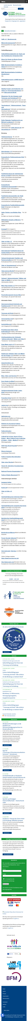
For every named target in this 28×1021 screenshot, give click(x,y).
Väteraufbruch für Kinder (9, 31)
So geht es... (16, 918)
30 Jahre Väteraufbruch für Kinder (13, 627)
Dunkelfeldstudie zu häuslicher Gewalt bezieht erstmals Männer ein (14, 776)
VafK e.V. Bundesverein (8, 39)
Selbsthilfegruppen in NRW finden (12, 79)
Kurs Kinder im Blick (7, 381)
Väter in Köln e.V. (6, 241)
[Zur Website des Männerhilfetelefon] (14, 612)
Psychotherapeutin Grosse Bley (11, 295)
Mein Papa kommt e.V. (8, 285)
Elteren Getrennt (6, 451)
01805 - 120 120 (14, 579)
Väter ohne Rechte (7, 462)
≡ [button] (26, 1)
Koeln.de (4, 487)
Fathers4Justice (6, 431)
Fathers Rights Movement (9, 475)
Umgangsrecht (15, 21)
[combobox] (9, 9)
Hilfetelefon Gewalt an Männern (11, 219)
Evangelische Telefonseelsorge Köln (12, 157)
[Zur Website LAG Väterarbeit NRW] (14, 965)
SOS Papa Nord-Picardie (9, 445)
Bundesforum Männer (8, 532)
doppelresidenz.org (7, 363)
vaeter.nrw (4, 405)
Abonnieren (6, 884)
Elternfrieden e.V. (6, 151)
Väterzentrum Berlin (10, 92)
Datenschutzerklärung (8, 881)
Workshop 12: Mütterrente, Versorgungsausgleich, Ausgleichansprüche (11, 695)
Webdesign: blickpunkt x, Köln (15, 1017)
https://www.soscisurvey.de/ (10, 558)
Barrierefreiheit (17, 5)
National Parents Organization (10, 471)
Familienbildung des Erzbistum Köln (12, 497)
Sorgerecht (8, 21)
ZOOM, (4, 670)
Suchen (20, 8)
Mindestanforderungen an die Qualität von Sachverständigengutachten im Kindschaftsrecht (12, 726)
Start (4, 989)
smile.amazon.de (16, 127)
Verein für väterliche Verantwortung (12, 466)
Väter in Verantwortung (8, 265)
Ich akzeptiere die (8, 880)
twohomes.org (5, 416)
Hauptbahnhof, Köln (7, 691)
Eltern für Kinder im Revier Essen (11, 59)
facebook (5, 1002)
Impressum (5, 996)
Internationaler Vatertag (8, 551)
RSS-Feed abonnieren (9, 715)
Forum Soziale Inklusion (8, 538)
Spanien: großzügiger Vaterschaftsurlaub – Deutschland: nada (13, 800)
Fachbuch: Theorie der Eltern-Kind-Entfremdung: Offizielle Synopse (14, 819)
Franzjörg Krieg (6, 398)
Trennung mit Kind (7, 313)
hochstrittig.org (6, 324)
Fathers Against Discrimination (11, 456)
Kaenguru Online (6, 482)
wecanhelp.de (5, 129)
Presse (4, 993)
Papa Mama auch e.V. (8, 344)
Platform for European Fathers (10, 423)
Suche (4, 991)
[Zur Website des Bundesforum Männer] (14, 977)
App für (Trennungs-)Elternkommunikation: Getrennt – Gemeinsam (14, 752)
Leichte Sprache (8, 5)
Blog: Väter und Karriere (9, 376)
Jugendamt (22, 21)
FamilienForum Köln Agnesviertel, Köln (11, 661)
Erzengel (4, 229)
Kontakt (6, 7)
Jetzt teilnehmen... (8, 854)
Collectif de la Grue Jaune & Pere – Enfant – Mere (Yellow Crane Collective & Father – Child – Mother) (13, 438)
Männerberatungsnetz (8, 43)
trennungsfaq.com (7, 318)
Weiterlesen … (7, 652)
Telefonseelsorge (6, 136)
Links (4, 1006)
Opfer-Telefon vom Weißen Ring (11, 212)
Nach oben (6, 1010)
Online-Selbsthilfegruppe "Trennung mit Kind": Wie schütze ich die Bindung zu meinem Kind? (13, 674)
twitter (4, 1004)
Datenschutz (6, 998)
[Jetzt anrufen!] (14, 595)
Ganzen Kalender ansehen (9, 714)
